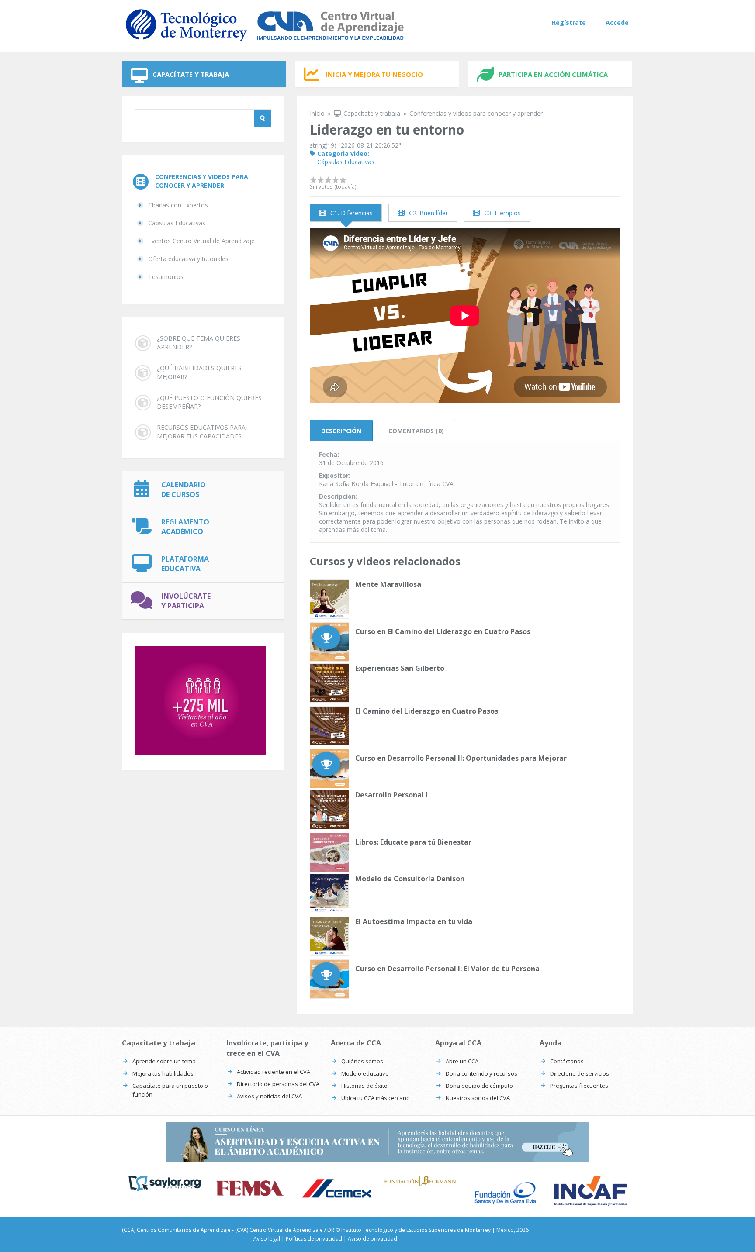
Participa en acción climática (553, 74)
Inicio (317, 113)
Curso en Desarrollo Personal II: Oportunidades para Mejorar (461, 758)
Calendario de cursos (183, 489)
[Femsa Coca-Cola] (249, 1188)
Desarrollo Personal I (391, 795)
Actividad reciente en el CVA (273, 1072)
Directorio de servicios (579, 1073)
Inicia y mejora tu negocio (374, 74)
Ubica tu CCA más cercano (375, 1098)
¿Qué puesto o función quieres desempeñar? (209, 401)
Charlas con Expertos (178, 205)
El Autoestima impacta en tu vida (413, 921)
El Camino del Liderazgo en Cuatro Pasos (426, 711)
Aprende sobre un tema (164, 1061)
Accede (617, 22)
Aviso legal (266, 1238)
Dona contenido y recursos (481, 1073)
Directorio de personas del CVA (278, 1084)
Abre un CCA (462, 1061)
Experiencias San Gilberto (399, 668)
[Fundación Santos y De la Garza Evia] (505, 1193)
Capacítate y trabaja (190, 74)
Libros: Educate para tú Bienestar (413, 842)
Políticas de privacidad (314, 1238)
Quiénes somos (362, 1061)
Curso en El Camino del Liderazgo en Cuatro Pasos (442, 631)
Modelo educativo (365, 1073)
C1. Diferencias (351, 213)
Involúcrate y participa (186, 600)
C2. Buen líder (428, 213)
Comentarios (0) (416, 431)
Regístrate (569, 22)
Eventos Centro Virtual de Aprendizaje (201, 241)
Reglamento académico (185, 526)
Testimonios (166, 276)
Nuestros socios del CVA (478, 1098)
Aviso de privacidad (372, 1238)
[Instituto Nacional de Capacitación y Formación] (590, 1191)
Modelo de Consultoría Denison (409, 878)
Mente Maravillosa (388, 584)
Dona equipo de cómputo (479, 1086)
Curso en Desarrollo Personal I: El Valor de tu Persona (447, 968)
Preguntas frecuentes (579, 1086)
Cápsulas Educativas (176, 223)
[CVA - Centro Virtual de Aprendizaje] (265, 43)
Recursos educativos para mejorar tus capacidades (201, 431)
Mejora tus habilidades (163, 1073)
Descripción (341, 431)
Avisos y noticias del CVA (269, 1096)
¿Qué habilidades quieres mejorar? (199, 372)
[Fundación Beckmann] (420, 1181)
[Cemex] (335, 1190)
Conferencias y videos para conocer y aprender (201, 181)
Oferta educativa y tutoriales (188, 259)
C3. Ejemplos (502, 213)
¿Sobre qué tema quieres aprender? (198, 342)
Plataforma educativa (185, 563)
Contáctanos (567, 1061)
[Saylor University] (164, 1183)
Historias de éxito (364, 1086)
